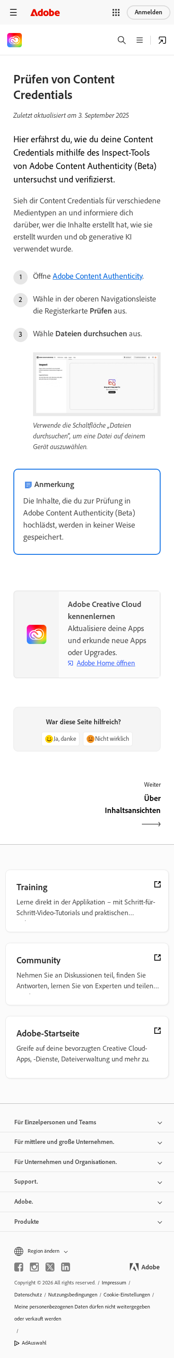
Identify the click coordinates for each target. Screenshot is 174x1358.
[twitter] (50, 1267)
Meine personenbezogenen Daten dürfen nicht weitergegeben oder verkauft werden (82, 1313)
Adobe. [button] (23, 1201)
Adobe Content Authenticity (97, 276)
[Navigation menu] (13, 12)
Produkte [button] (26, 1222)
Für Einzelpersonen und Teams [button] (55, 1122)
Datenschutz (28, 1295)
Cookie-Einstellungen (127, 1295)
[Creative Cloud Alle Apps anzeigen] (162, 40)
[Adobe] (45, 12)
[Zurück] (49, 812)
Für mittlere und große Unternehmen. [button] (64, 1142)
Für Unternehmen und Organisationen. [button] (65, 1162)
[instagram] (34, 1267)
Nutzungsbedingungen (72, 1295)
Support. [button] (26, 1181)
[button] (116, 12)
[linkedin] (65, 1267)
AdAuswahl (34, 1343)
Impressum (114, 1283)
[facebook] (18, 1267)
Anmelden (148, 12)
